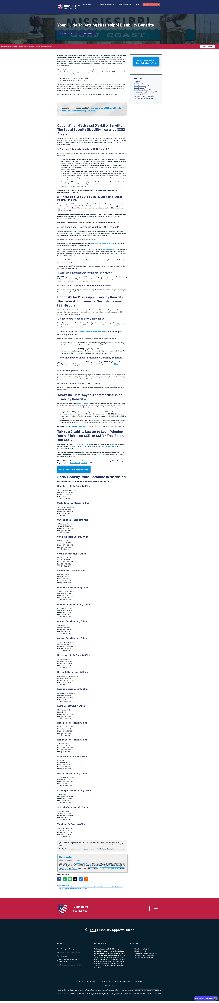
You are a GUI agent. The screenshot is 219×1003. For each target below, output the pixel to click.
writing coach (92, 867)
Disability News (139, 88)
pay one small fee (108, 446)
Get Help (155, 909)
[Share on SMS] (70, 879)
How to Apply (138, 94)
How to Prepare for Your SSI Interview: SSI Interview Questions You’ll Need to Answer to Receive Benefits (91, 887)
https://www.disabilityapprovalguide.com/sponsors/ (147, 989)
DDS (67, 327)
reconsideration (109, 249)
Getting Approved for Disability (144, 92)
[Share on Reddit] (86, 879)
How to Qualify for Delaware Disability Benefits (73, 888)
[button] (82, 9)
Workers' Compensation (142, 98)
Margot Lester (65, 857)
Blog (137, 4)
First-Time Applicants (141, 90)
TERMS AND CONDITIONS (123, 981)
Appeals (137, 82)
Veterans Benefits (125, 4)
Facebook (79, 981)
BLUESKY (138, 981)
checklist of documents (79, 426)
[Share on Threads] (75, 879)
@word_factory (112, 868)
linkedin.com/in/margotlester (68, 869)
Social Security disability (79, 463)
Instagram (91, 981)
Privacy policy (104, 981)
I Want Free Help (207, 46)
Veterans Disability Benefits (143, 96)
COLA (116, 364)
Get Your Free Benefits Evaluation (73, 469)
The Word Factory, (81, 863)
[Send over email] (65, 879)
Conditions (137, 84)
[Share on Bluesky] (81, 879)
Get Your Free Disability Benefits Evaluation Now (146, 61)
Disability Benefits (87, 4)
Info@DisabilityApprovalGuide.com (70, 952)
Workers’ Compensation (106, 4)
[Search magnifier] (158, 4)
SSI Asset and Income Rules (90, 331)
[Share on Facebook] (59, 879)
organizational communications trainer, (112, 867)
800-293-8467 (81, 910)
